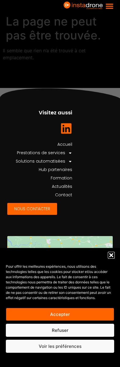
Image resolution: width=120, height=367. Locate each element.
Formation (61, 178)
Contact (63, 195)
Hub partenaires (55, 169)
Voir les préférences (60, 346)
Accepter (60, 314)
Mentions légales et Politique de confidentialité (60, 359)
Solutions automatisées (40, 161)
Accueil (64, 144)
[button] (111, 255)
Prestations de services (41, 153)
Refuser (60, 330)
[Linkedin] (66, 128)
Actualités (62, 186)
